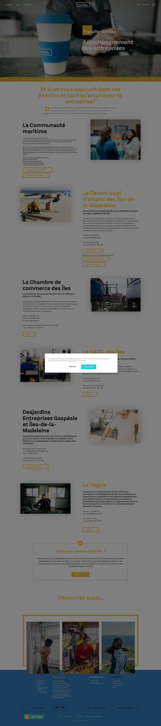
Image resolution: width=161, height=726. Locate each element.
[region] (81, 363)
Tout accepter (89, 367)
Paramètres (72, 367)
